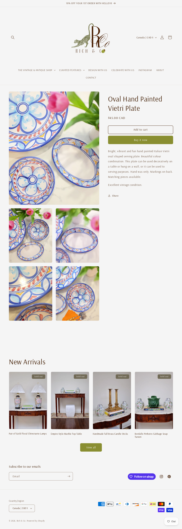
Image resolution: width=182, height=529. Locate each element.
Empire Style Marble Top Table (66, 433)
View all (91, 447)
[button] (13, 37)
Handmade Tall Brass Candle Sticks (110, 433)
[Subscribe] (69, 476)
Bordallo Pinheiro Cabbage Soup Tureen (151, 435)
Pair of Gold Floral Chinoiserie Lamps (28, 433)
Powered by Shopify (36, 521)
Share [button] (115, 195)
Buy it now (140, 140)
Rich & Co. (21, 521)
